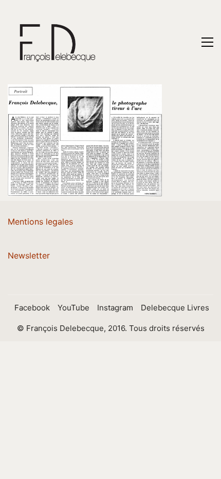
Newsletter (29, 255)
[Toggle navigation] (207, 42)
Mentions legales (40, 221)
